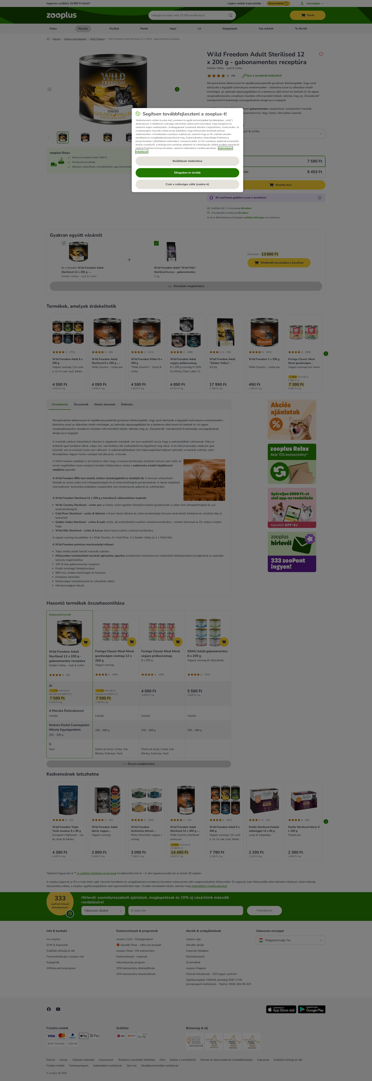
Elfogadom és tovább (187, 172)
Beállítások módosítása (187, 161)
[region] (187, 150)
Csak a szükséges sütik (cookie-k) (187, 184)
